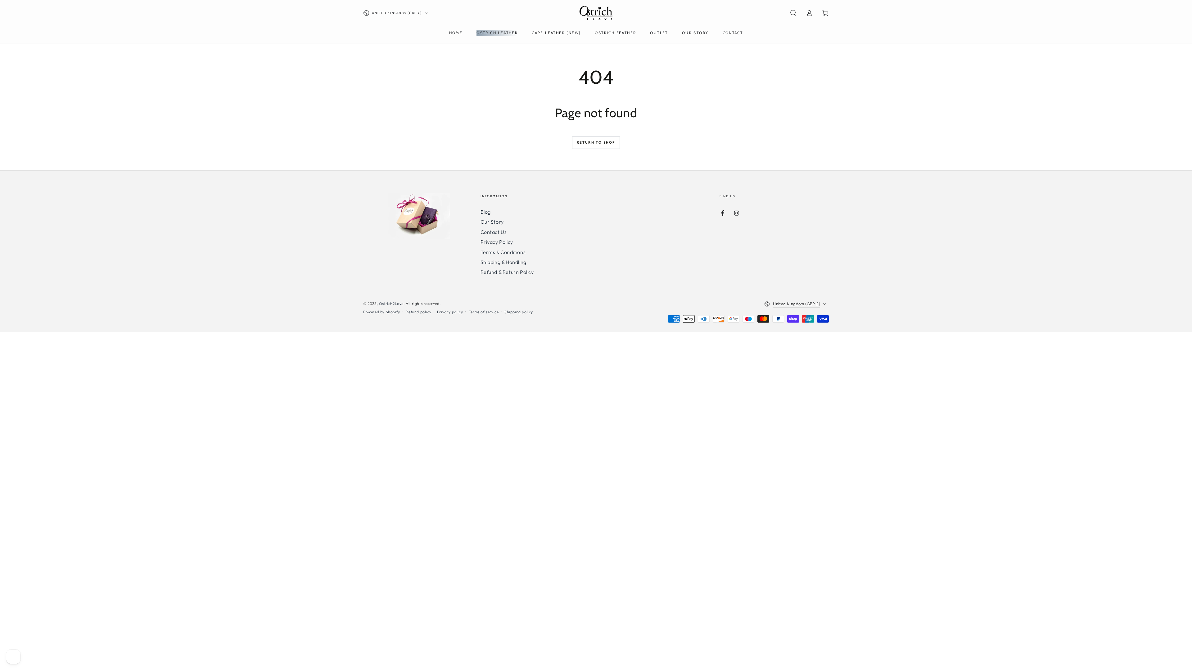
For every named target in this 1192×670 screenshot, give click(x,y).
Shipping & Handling (503, 262)
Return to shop (596, 142)
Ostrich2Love (391, 303)
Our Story (492, 222)
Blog (486, 212)
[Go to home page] (596, 13)
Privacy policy (450, 312)
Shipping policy (518, 312)
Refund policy (418, 312)
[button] (793, 13)
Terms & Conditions (503, 252)
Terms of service (484, 312)
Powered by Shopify (381, 312)
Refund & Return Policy (507, 272)
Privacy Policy (497, 242)
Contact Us (494, 232)
